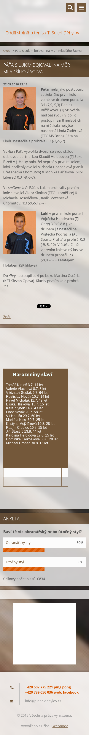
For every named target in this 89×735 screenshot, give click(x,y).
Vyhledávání (70, 7)
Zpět (7, 316)
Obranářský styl (18, 542)
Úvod (7, 51)
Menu (81, 7)
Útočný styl (15, 562)
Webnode (60, 726)
